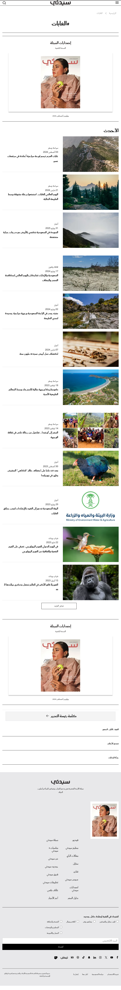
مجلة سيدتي (52, 840)
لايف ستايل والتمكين (107, 921)
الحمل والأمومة (53, 933)
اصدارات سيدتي (74, 889)
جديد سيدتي (51, 866)
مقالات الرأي (72, 856)
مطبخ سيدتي (72, 848)
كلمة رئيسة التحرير (64, 716)
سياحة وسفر (53, 148)
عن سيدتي (53, 858)
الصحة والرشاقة (53, 921)
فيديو (75, 840)
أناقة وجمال (71, 921)
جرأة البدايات (113, 757)
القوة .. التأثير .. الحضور (110, 729)
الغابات (100, 13)
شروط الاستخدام (113, 974)
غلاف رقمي (52, 890)
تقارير (75, 871)
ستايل (75, 863)
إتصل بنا (75, 974)
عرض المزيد (59, 606)
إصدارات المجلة (60, 43)
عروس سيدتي (71, 879)
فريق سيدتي (52, 874)
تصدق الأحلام (113, 743)
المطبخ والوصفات (52, 927)
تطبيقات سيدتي (50, 882)
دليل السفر (73, 898)
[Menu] (117, 2)
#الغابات (60, 24)
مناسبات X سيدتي (53, 849)
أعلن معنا (85, 974)
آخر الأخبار (53, 898)
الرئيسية (112, 13)
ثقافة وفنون (53, 267)
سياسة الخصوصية (98, 974)
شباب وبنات (53, 538)
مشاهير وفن (87, 921)
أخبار (56, 224)
